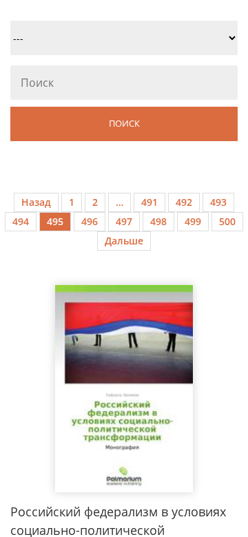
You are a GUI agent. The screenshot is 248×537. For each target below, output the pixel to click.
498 (158, 221)
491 (149, 202)
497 (124, 221)
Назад (36, 202)
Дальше (124, 240)
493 (218, 202)
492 (184, 202)
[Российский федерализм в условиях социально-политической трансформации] (124, 388)
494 (20, 221)
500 (227, 221)
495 (55, 221)
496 (89, 221)
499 (193, 221)
